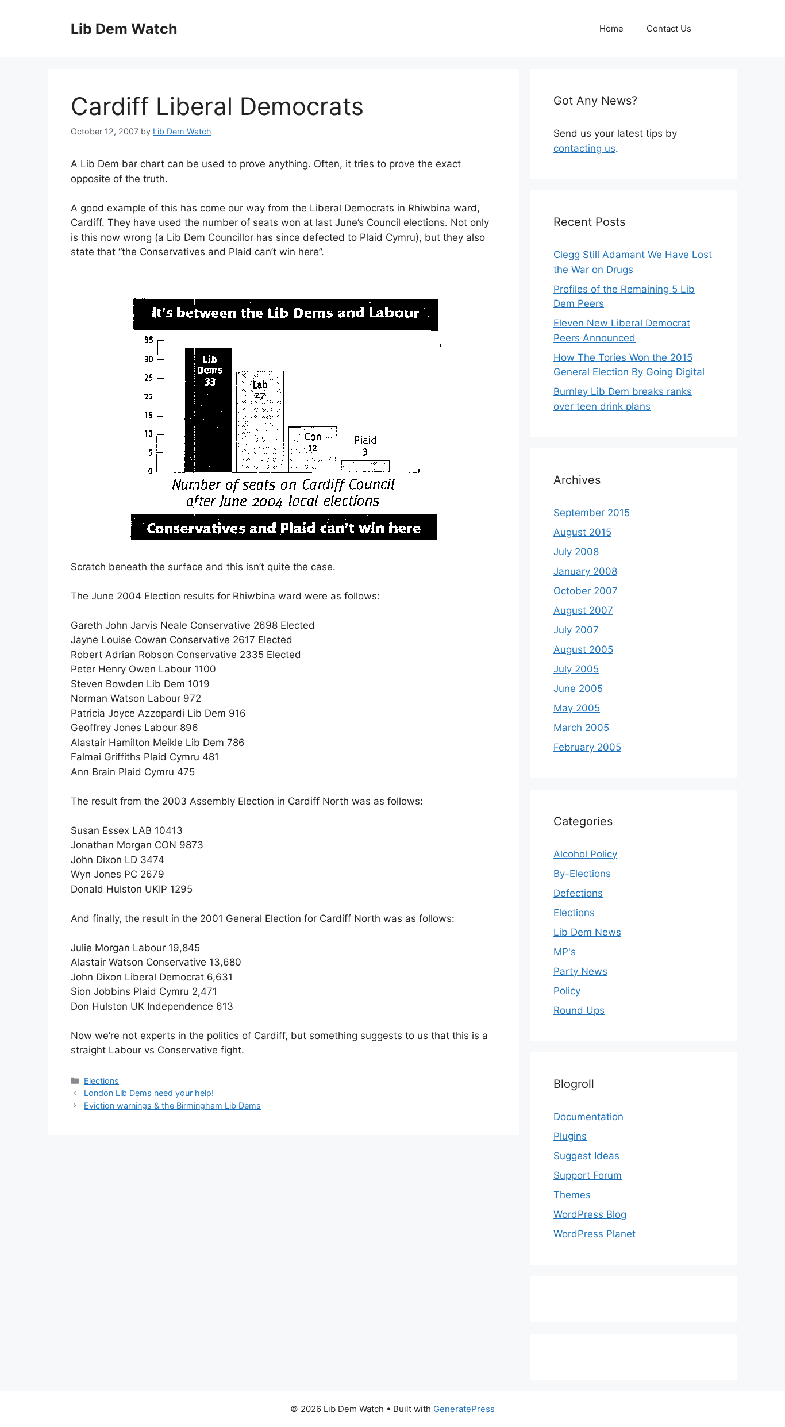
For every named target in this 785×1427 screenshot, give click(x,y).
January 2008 (585, 571)
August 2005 (583, 649)
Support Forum (587, 1175)
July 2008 (576, 551)
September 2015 (591, 512)
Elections (101, 1081)
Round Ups (579, 1010)
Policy (566, 991)
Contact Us (669, 28)
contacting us (584, 148)
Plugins (570, 1136)
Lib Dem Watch (124, 28)
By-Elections (582, 873)
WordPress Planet (594, 1234)
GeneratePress (464, 1408)
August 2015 (582, 532)
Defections (578, 893)
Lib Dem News (587, 932)
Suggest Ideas (586, 1155)
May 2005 (576, 708)
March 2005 (581, 727)
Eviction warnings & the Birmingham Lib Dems (172, 1105)
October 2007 (585, 591)
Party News (580, 971)
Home (611, 28)
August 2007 (583, 610)
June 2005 (578, 688)
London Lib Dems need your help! (149, 1093)
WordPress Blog (589, 1214)
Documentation (588, 1116)
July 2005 (576, 669)
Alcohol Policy (585, 854)
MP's (564, 951)
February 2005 (587, 747)
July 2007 (576, 630)
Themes (572, 1195)
